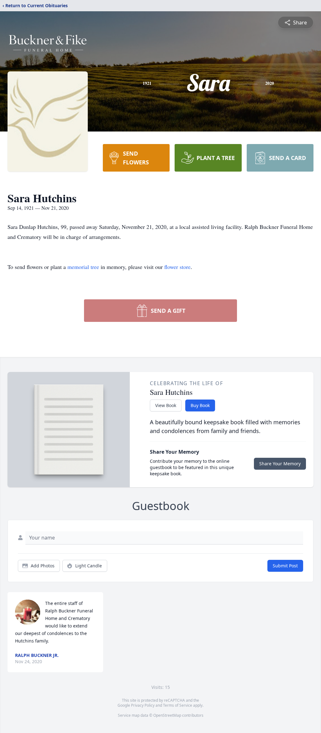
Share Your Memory (280, 464)
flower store (177, 267)
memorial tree (83, 267)
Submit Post (285, 566)
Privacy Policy (143, 705)
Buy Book (200, 405)
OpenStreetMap (167, 715)
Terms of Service (177, 705)
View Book (165, 405)
